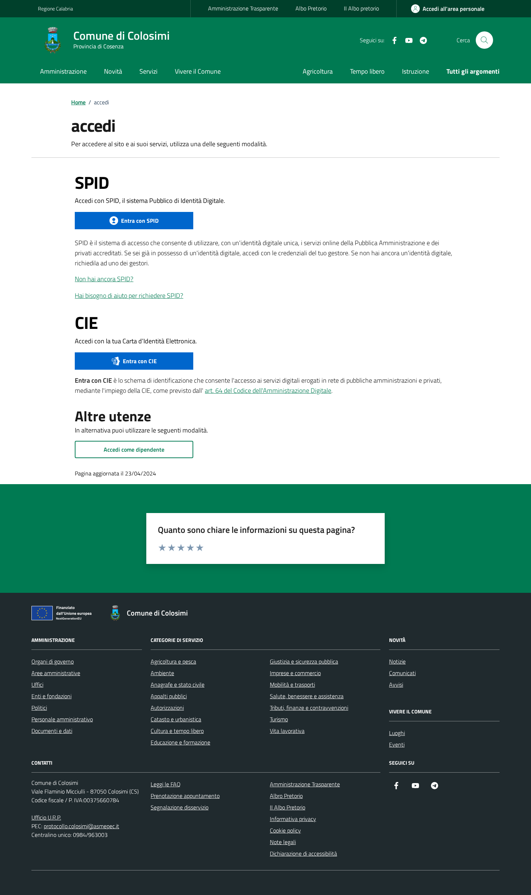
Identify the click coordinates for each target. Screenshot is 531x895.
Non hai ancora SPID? (104, 279)
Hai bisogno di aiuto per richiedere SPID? (129, 295)
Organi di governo (52, 661)
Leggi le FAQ (166, 784)
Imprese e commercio (295, 673)
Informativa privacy (293, 818)
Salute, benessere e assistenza (307, 696)
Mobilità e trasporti (292, 684)
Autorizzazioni (167, 707)
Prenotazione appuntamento (185, 795)
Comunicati (402, 673)
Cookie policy (285, 830)
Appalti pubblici (169, 696)
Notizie (397, 661)
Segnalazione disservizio (179, 807)
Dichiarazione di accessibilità (303, 853)
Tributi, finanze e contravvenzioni (309, 707)
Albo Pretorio (311, 8)
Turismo (279, 719)
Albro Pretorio (286, 795)
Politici (39, 707)
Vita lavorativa (287, 730)
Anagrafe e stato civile (177, 684)
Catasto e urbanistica (176, 719)
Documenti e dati (51, 730)
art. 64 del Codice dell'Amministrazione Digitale (268, 390)
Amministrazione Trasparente (243, 8)
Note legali (283, 842)
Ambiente (162, 673)
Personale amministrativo (62, 719)
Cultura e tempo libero (177, 730)
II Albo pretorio (361, 8)
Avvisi (396, 684)
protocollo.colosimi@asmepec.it (81, 826)
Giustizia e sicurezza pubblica (304, 661)
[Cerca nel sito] (484, 40)
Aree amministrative (55, 673)
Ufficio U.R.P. (46, 817)
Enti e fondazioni (51, 696)
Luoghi (397, 733)
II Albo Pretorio (287, 807)
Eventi (397, 744)
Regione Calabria (55, 8)
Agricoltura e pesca (173, 661)
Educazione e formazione (180, 742)
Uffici (37, 684)
